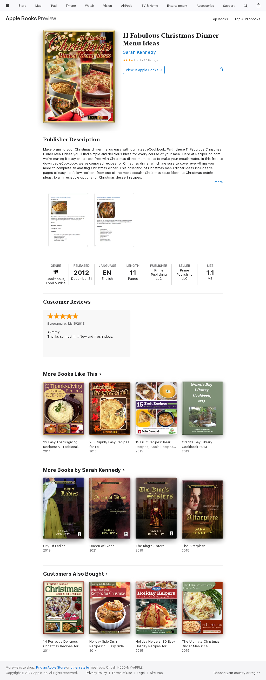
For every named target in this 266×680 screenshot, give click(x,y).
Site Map (156, 673)
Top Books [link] (219, 19)
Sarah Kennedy (139, 52)
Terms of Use (121, 673)
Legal (141, 673)
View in (142, 70)
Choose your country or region (237, 673)
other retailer (80, 667)
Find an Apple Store (51, 667)
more (219, 182)
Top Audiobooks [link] (247, 19)
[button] (246, 5)
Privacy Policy (96, 673)
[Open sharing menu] (221, 69)
